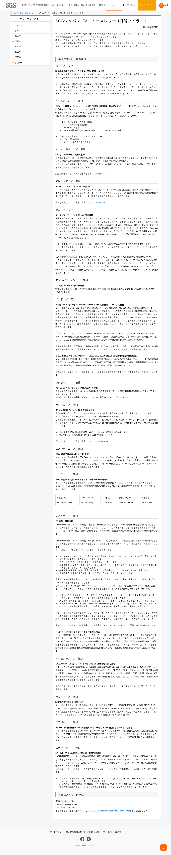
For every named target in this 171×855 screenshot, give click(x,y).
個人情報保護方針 (74, 832)
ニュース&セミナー (114, 5)
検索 (166, 5)
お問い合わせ (130, 5)
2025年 (18, 52)
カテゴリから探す (58, 5)
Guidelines (100, 202)
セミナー (18, 63)
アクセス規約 (93, 832)
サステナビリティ (147, 5)
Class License (102, 441)
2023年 (18, 41)
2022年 (18, 36)
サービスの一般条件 (112, 832)
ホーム (13, 13)
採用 (101, 5)
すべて (18, 31)
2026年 (18, 57)
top (163, 848)
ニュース (18, 25)
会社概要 (91, 5)
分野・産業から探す (77, 5)
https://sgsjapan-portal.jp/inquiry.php (115, 811)
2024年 (18, 47)
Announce (100, 174)
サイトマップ (56, 832)
